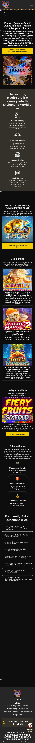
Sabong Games (22, 706)
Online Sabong (12, 709)
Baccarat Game (23, 709)
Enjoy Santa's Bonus (17, 434)
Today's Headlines (26, 712)
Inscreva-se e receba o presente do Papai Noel (17, 50)
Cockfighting (11, 706)
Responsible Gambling (10, 712)
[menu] (31, 5)
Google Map (17, 715)
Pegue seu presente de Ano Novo (18, 246)
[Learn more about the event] (17, 17)
